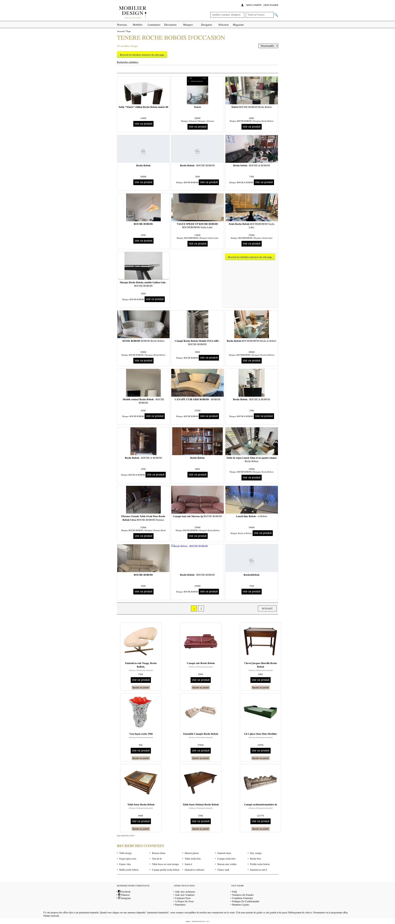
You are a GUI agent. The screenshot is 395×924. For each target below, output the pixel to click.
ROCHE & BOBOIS (245, 182)
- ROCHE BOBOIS (197, 165)
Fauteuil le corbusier (194, 869)
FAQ (234, 891)
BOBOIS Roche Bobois (143, 340)
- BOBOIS (197, 399)
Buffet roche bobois (129, 869)
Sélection (223, 24)
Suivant (267, 608)
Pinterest (124, 894)
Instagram (125, 898)
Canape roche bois (226, 858)
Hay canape (256, 853)
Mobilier (137, 24)
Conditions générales (242, 898)
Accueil (120, 31)
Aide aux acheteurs (185, 891)
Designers (206, 24)
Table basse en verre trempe (165, 864)
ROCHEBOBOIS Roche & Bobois (251, 340)
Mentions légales (240, 904)
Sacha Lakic (213, 238)
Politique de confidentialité (245, 901)
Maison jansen (192, 853)
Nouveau (122, 24)
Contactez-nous (183, 898)
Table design (125, 853)
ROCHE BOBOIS (244, 121)
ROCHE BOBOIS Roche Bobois (251, 106)
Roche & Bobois (267, 354)
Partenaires (180, 904)
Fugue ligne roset (127, 858)
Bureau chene (158, 853)
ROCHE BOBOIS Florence (143, 518)
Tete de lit (157, 858)
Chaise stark (223, 869)
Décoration (170, 24)
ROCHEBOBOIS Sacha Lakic (197, 225)
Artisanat (192, 121)
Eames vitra (125, 864)
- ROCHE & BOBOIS (251, 165)
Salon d (188, 864)
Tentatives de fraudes (243, 894)
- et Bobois (251, 516)
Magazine (238, 24)
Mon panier (271, 4)
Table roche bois (193, 858)
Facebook (125, 891)
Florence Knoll (159, 530)
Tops (128, 31)
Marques (188, 24)
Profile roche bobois (260, 864)
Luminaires (154, 24)
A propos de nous (184, 901)
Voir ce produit (143, 123)
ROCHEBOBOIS (191, 238)
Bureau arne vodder (227, 864)
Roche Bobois (268, 121)
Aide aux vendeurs (185, 894)
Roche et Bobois (245, 533)
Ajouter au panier (140, 687)
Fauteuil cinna (224, 853)
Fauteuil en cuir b (258, 869)
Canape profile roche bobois (165, 869)
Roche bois (255, 858)
